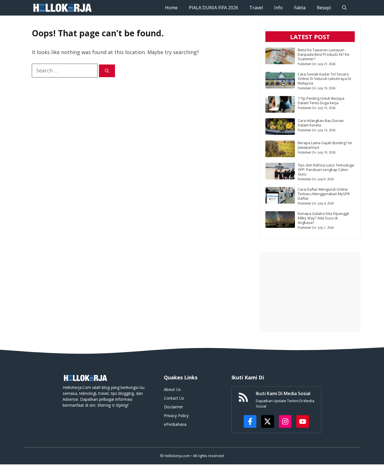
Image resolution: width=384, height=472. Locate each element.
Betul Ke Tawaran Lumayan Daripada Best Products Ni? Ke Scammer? (323, 54)
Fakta (300, 8)
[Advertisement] (310, 292)
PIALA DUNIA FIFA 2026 (213, 8)
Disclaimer (173, 406)
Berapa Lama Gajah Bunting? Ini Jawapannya (325, 145)
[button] (344, 7)
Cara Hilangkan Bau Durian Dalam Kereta (321, 123)
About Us (172, 389)
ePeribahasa (175, 424)
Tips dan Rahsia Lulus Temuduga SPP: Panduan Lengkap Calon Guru (326, 169)
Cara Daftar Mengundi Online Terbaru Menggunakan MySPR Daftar (324, 194)
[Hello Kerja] (62, 7)
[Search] (107, 70)
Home (171, 8)
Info (278, 8)
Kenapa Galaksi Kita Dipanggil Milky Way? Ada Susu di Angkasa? (323, 218)
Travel (256, 8)
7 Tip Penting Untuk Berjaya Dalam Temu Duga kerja (321, 100)
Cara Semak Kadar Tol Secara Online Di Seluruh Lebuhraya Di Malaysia (324, 79)
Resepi (324, 8)
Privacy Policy (176, 415)
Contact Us (174, 398)
